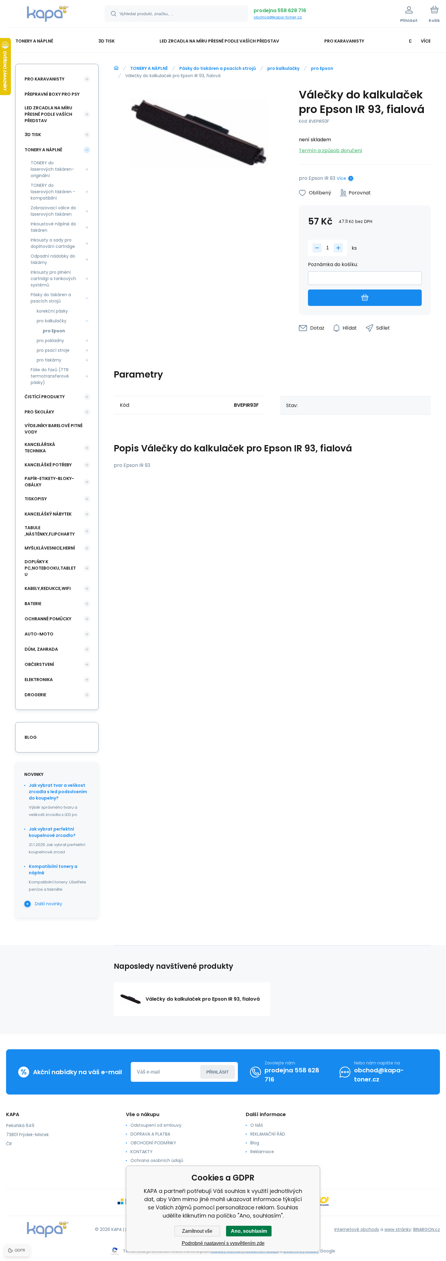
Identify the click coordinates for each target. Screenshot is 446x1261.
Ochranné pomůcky (48, 619)
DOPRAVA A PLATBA (150, 1134)
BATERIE (33, 604)
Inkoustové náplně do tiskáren (53, 227)
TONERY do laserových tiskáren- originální (52, 169)
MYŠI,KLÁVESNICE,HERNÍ (50, 548)
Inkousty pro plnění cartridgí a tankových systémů (53, 278)
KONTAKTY (141, 1152)
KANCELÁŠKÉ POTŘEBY (48, 465)
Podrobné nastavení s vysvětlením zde (223, 1243)
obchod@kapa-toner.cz (278, 17)
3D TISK (33, 135)
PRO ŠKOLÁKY (39, 412)
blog (31, 737)
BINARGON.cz (426, 1229)
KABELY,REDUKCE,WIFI (48, 588)
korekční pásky (52, 311)
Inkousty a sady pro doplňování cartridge (53, 243)
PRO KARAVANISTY (44, 79)
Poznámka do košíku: (333, 264)
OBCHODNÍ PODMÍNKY (153, 1143)
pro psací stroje (53, 350)
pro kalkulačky (283, 68)
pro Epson (322, 68)
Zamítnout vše (197, 1231)
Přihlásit (217, 1072)
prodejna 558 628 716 (280, 10)
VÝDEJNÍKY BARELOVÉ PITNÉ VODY (54, 429)
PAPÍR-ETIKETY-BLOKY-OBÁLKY (49, 481)
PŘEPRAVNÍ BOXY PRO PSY (52, 94)
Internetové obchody (356, 1229)
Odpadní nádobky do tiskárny (53, 259)
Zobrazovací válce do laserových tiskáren (53, 211)
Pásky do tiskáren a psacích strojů (217, 68)
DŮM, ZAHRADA (41, 649)
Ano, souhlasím (249, 1231)
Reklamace (262, 1152)
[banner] (48, 14)
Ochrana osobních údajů (156, 1160)
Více (341, 178)
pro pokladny (50, 341)
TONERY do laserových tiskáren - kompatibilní (53, 191)
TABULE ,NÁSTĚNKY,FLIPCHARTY (50, 531)
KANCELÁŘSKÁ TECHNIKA (40, 447)
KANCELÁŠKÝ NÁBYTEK (48, 514)
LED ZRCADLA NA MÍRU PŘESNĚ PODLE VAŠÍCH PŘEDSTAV (48, 114)
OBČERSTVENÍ (39, 664)
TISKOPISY (36, 499)
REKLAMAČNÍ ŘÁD (267, 1134)
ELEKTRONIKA (39, 680)
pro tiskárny (49, 360)
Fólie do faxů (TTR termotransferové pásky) (50, 376)
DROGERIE (35, 695)
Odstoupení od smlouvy (155, 1125)
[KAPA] (116, 68)
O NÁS (256, 1125)
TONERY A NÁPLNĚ (149, 68)
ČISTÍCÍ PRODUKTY (45, 397)
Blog (254, 1143)
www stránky (397, 1229)
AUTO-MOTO (39, 634)
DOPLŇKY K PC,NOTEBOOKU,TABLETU (50, 568)
